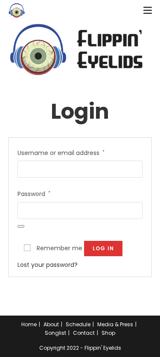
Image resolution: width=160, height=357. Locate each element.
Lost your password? (47, 264)
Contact (84, 333)
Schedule (78, 324)
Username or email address (61, 152)
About (51, 324)
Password (33, 193)
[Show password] (20, 226)
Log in (103, 248)
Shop (108, 333)
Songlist (55, 333)
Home (29, 324)
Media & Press (115, 324)
